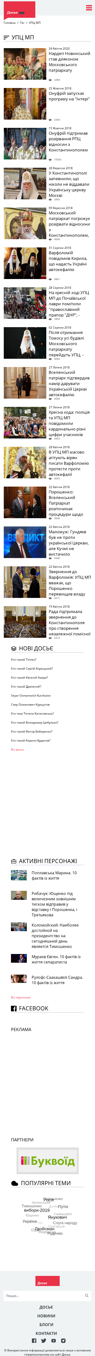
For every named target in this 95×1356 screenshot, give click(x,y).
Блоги (46, 1324)
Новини (46, 1316)
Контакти (46, 1333)
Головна (10, 23)
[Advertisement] (47, 803)
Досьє (46, 1307)
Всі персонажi (21, 997)
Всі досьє (17, 749)
